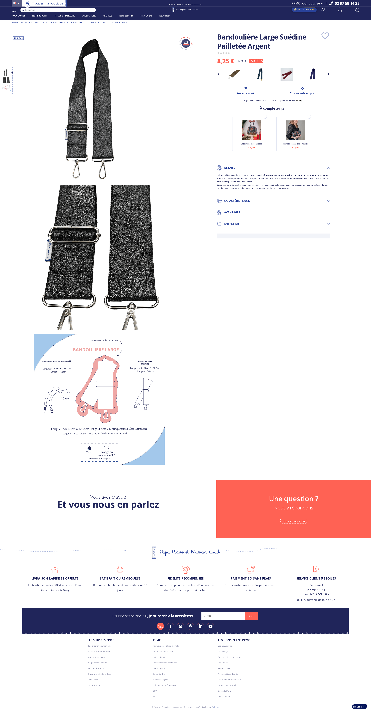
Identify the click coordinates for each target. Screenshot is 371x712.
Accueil (15, 23)
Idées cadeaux (126, 15)
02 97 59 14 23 (320, 594)
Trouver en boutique (302, 93)
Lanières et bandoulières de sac (55, 23)
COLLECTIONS (89, 15)
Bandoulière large (79, 23)
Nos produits (27, 23)
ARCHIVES (107, 15)
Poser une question (294, 521)
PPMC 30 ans (146, 15)
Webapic (215, 707)
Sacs (37, 23)
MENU (14, 11)
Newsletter (164, 15)
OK (251, 616)
